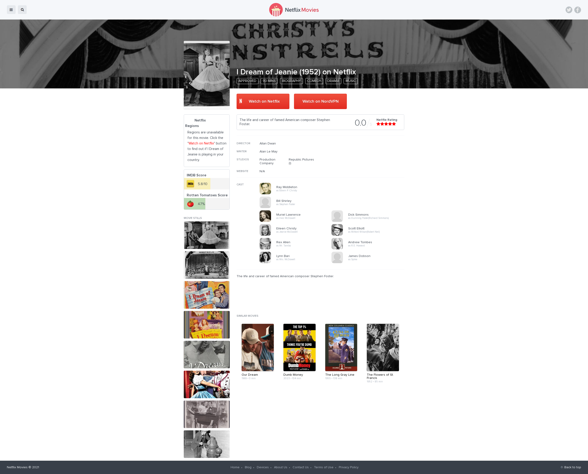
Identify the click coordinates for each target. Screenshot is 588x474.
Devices (263, 467)
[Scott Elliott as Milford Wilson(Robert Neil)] (369, 235)
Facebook (577, 9)
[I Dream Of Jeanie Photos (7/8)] (207, 414)
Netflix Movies (17, 467)
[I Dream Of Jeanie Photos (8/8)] (207, 444)
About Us (280, 467)
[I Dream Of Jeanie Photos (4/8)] (207, 325)
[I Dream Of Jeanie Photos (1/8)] (207, 235)
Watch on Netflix (264, 101)
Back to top (572, 467)
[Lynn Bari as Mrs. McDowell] (297, 262)
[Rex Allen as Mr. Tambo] (297, 248)
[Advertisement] (369, 171)
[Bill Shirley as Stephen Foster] (297, 207)
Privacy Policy (349, 467)
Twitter (568, 9)
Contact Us (301, 467)
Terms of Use (324, 467)
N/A (262, 171)
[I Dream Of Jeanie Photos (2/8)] (207, 265)
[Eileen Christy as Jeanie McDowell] (297, 235)
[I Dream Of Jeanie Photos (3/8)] (207, 295)
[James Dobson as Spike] (369, 262)
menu (11, 9)
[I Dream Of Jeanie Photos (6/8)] (207, 384)
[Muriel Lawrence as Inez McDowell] (297, 221)
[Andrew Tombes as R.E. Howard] (369, 248)
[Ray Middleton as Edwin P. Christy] (297, 193)
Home (235, 467)
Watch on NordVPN (320, 101)
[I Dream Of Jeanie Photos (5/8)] (207, 354)
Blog (248, 467)
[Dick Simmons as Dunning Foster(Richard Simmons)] (369, 221)
